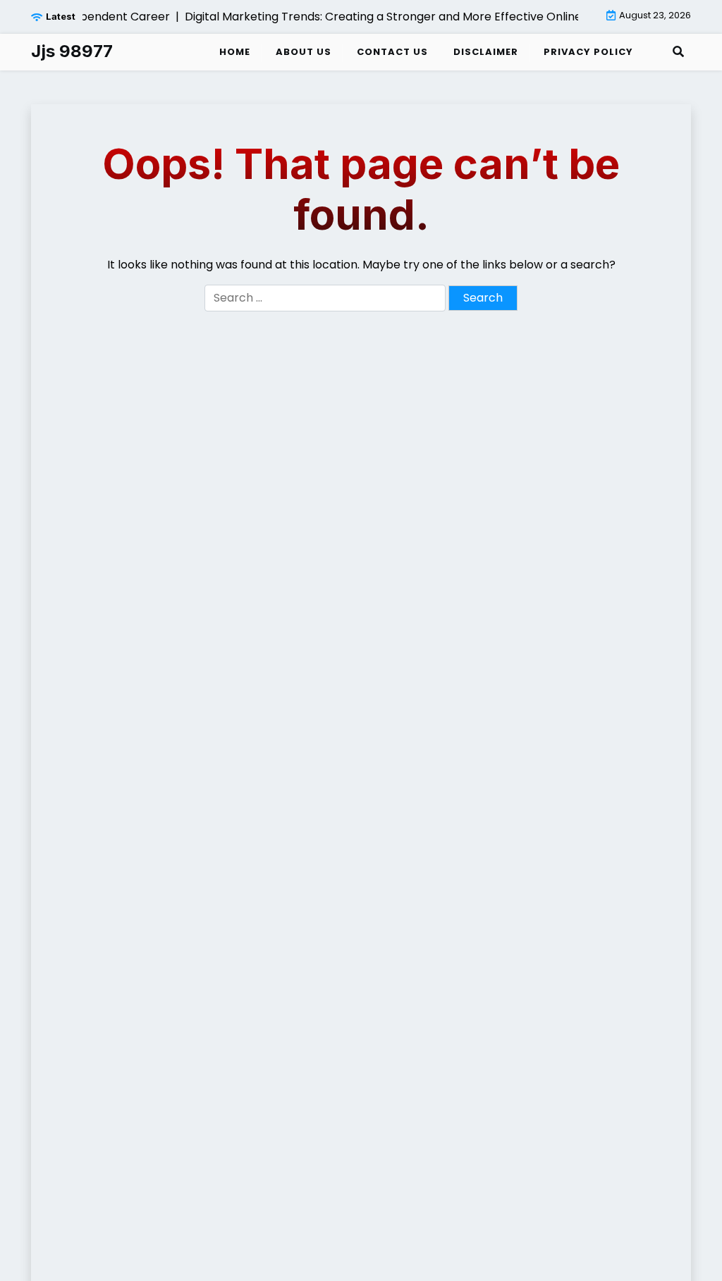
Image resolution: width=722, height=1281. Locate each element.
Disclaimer (485, 51)
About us (303, 51)
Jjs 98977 (72, 51)
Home (234, 51)
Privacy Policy (588, 51)
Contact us (392, 51)
